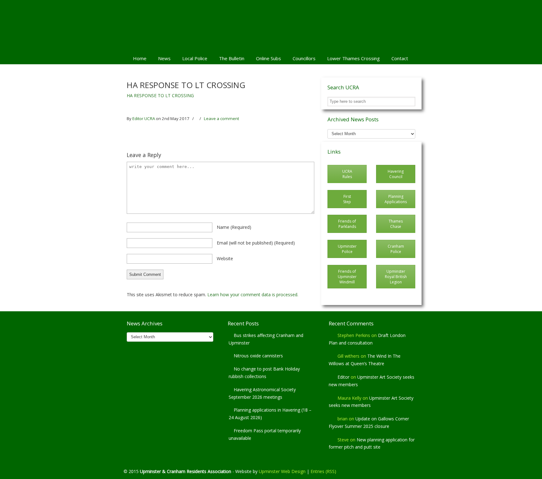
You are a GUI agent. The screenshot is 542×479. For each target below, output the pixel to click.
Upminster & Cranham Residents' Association (271, 25)
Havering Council (396, 174)
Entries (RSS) (323, 471)
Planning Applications (396, 199)
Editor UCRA (143, 118)
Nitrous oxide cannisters (258, 356)
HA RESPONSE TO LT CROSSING (160, 95)
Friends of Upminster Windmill (347, 277)
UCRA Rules (347, 174)
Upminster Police (347, 249)
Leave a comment (221, 118)
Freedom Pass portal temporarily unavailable (265, 434)
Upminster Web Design (282, 471)
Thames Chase (396, 223)
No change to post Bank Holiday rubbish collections (264, 372)
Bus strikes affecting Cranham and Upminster (266, 339)
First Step (347, 199)
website (225, 258)
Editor (343, 377)
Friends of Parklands (347, 223)
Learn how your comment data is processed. (252, 294)
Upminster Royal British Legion (396, 277)
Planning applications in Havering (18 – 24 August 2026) (270, 413)
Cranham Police (396, 249)
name (234, 227)
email (256, 243)
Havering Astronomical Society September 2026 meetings (262, 393)
